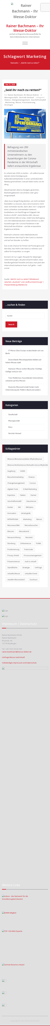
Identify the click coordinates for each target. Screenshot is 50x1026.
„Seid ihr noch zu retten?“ (30, 63)
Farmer (33, 495)
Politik (38, 543)
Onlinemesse (25, 543)
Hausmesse (31, 501)
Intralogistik (26, 513)
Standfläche (12, 567)
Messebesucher (31, 525)
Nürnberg (11, 543)
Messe (18, 102)
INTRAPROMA (12, 519)
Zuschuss (33, 579)
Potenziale (28, 549)
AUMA (22, 471)
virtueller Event (31, 573)
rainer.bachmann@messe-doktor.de (16, 652)
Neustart (29, 537)
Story (10, 427)
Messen (10, 531)
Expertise (11, 495)
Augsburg (11, 471)
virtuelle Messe (13, 573)
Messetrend (24, 531)
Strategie (8, 105)
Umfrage (38, 567)
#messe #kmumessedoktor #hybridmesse (24, 459)
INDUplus (29, 507)
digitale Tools (12, 489)
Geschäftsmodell (38, 100)
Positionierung (28, 102)
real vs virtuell (30, 561)
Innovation (11, 513)
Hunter (10, 507)
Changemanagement (21, 100)
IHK (19, 507)
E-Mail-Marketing (30, 489)
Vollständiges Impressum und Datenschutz (19, 663)
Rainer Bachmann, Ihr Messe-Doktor (23, 95)
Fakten (23, 495)
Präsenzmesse (13, 561)
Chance (7, 100)
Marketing (10, 102)
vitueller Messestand (16, 579)
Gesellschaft (12, 415)
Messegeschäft (11, 97)
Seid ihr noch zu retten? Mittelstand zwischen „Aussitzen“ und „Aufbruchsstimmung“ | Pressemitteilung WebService (24, 282)
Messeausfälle (13, 525)
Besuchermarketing (15, 477)
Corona (33, 483)
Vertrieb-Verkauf (26, 97)
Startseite (14, 63)
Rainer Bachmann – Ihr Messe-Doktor (25, 28)
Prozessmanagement (32, 555)
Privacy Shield (13, 555)
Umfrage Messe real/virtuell (13, 657)
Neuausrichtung (13, 537)
